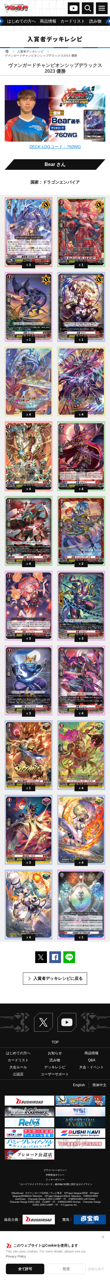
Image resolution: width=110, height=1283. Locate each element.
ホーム (7, 51)
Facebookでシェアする (55, 957)
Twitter (43, 1022)
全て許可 (25, 1269)
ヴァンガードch (73, 8)
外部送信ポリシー (55, 1175)
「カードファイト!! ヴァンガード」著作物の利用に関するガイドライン (55, 1184)
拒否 (66, 1269)
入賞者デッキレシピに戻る (58, 978)
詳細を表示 (96, 1269)
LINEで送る (69, 957)
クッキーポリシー (55, 1179)
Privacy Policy (16, 1256)
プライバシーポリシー (55, 1170)
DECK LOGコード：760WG (55, 146)
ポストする (41, 957)
